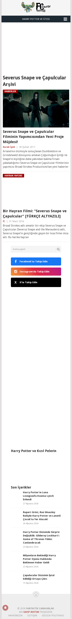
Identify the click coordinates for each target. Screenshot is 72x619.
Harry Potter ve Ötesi (36, 19)
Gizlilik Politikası (53, 615)
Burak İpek (9, 146)
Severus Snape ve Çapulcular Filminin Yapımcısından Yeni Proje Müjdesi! (33, 136)
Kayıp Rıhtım (31, 612)
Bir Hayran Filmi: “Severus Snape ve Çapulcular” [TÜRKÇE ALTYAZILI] (35, 213)
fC (4, 221)
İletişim (32, 615)
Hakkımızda (15, 615)
